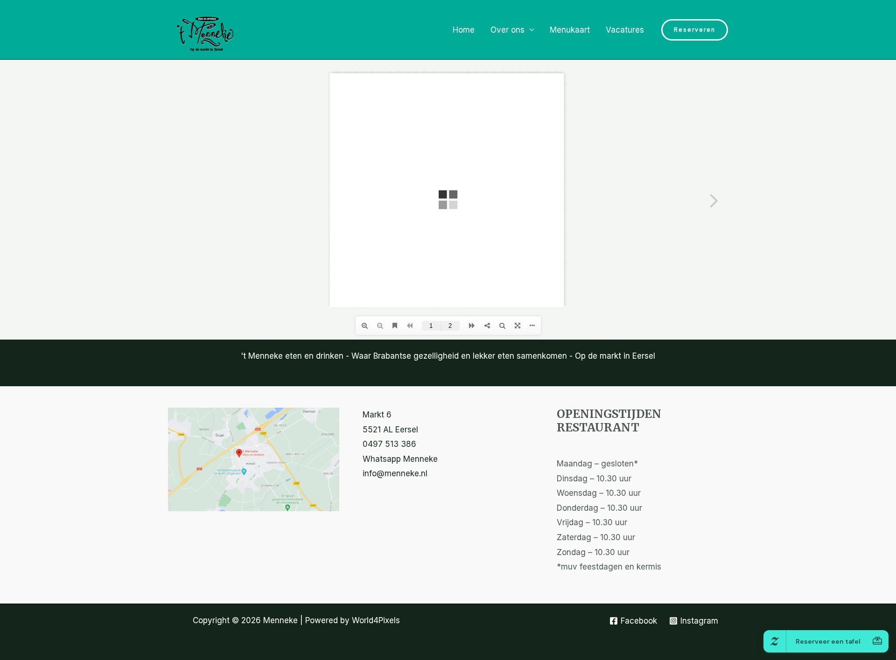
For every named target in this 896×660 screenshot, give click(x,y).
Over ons (507, 30)
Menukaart (570, 30)
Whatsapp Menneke (400, 459)
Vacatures (625, 30)
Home (464, 30)
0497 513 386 (389, 444)
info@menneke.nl (395, 473)
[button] (694, 30)
